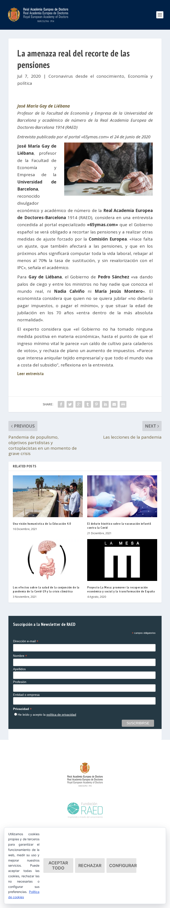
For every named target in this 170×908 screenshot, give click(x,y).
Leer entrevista (30, 373)
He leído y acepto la (47, 714)
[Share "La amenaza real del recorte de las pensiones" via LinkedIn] (105, 404)
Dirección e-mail (25, 641)
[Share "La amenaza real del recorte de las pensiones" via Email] (114, 404)
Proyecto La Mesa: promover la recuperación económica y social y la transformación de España (121, 589)
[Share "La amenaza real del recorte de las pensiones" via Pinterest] (96, 404)
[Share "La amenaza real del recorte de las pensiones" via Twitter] (70, 404)
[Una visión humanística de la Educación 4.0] (48, 496)
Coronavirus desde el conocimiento (86, 76)
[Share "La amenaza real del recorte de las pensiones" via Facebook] (61, 404)
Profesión (19, 682)
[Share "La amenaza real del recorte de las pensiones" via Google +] (78, 404)
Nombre (20, 656)
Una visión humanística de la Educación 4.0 (42, 524)
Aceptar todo (58, 865)
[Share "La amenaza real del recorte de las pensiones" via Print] (123, 404)
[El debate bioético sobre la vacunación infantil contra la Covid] (122, 496)
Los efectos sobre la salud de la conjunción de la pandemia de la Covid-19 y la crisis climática (46, 589)
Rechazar (89, 865)
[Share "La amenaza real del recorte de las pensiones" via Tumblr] (87, 404)
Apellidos (19, 669)
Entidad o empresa (26, 694)
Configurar (122, 865)
